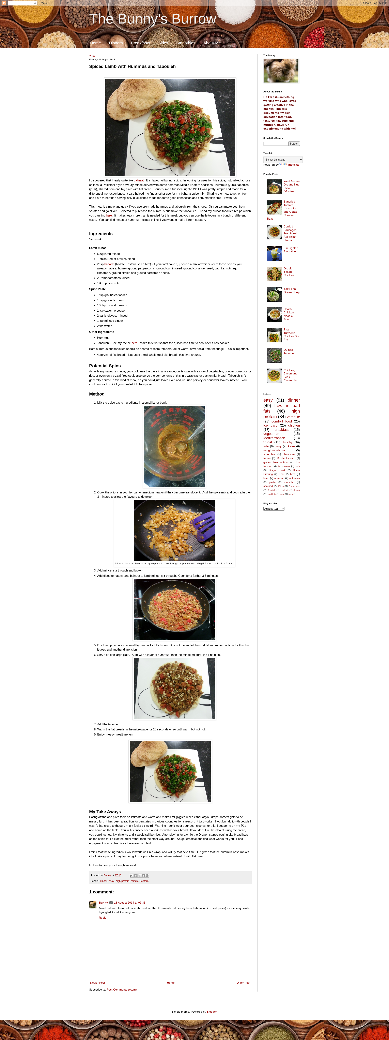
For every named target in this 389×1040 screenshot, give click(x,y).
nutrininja (294, 478)
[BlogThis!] (136, 876)
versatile (293, 417)
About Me (212, 43)
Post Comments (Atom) (122, 989)
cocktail (284, 490)
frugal (267, 442)
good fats (271, 494)
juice (282, 494)
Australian (284, 466)
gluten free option (275, 462)
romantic (289, 482)
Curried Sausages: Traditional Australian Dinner (290, 233)
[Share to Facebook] (143, 876)
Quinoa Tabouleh (289, 351)
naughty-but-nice (274, 450)
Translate (293, 164)
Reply (102, 917)
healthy (287, 442)
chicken (294, 425)
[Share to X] (139, 876)
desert (297, 490)
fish (298, 466)
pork (291, 494)
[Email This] (132, 876)
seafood (268, 486)
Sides (163, 43)
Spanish (271, 490)
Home (95, 43)
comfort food (281, 421)
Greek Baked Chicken (289, 272)
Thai (281, 474)
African (281, 486)
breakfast (282, 430)
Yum (92, 56)
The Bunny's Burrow (152, 19)
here (109, 215)
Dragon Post (277, 470)
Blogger (212, 1011)
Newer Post (97, 982)
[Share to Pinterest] (147, 876)
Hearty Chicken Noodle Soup (289, 314)
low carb (270, 425)
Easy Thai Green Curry (292, 290)
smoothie (269, 454)
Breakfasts (140, 43)
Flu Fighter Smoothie (291, 249)
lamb (266, 478)
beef (292, 474)
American (289, 454)
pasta (272, 482)
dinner (103, 881)
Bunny (103, 902)
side (266, 446)
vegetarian (271, 434)
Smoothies (185, 43)
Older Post (243, 982)
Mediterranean (274, 438)
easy (111, 881)
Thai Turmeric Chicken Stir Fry (291, 334)
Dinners (116, 43)
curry (278, 446)
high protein (122, 881)
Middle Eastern (140, 881)
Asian (291, 446)
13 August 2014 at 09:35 (129, 902)
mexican (279, 478)
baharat (139, 180)
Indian (266, 458)
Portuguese (294, 486)
